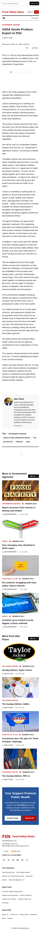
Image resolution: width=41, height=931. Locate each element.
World (5, 541)
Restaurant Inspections (10, 895)
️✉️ (5, 851)
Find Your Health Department (12, 891)
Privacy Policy (24, 914)
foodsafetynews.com (9, 841)
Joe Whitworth (10, 514)
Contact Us (14, 914)
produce (19, 442)
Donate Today (12, 818)
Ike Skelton (8, 442)
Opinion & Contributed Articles (13, 876)
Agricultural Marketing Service (16, 438)
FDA (34, 438)
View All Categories (15, 880)
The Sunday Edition (10, 666)
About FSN (29, 818)
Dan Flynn (8, 38)
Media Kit (33, 914)
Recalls (4, 880)
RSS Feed (5, 903)
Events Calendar (26, 895)
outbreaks (29, 876)
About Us (5, 914)
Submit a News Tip (24, 899)
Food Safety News (23, 928)
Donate (10, 918)
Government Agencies (11, 25)
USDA (28, 442)
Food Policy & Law (9, 579)
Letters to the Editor (9, 899)
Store (4, 918)
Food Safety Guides (23, 872)
